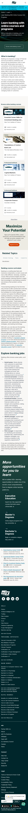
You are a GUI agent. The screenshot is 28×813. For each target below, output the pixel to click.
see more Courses (6, 633)
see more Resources (6, 717)
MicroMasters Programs (7, 642)
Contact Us (4, 758)
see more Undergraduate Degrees (10, 688)
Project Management (6, 627)
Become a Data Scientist (7, 709)
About (3, 731)
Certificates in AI (5, 649)
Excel (2, 621)
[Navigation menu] (2, 2)
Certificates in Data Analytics (9, 654)
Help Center (4, 760)
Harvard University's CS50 (8, 640)
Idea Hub (4, 755)
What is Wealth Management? (12, 570)
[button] (3, 598)
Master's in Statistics (6, 680)
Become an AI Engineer (7, 714)
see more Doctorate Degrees (9, 691)
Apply (16, 801)
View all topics (5, 261)
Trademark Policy (6, 785)
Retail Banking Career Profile (11, 550)
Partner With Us (6, 729)
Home (3, 12)
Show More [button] (14, 219)
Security (3, 763)
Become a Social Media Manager (10, 705)
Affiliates (3, 736)
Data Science (4, 623)
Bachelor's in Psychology (8, 670)
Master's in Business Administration (10, 677)
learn (8, 12)
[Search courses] (25, 2)
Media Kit (4, 765)
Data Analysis (5, 616)
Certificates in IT (5, 656)
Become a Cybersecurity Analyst (10, 707)
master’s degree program (8, 341)
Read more (4, 37)
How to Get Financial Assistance (10, 700)
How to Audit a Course (7, 703)
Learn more (14, 9)
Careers (3, 744)
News (3, 746)
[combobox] (14, 46)
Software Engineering (7, 625)
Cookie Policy (5, 780)
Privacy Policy (5, 777)
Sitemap (3, 790)
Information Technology (8, 257)
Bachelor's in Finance (7, 673)
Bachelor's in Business (7, 675)
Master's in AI (5, 682)
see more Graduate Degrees (9, 689)
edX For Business (6, 734)
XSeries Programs (6, 647)
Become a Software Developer (9, 712)
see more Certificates (7, 660)
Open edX (4, 739)
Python (3, 609)
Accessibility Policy (7, 782)
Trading (3, 614)
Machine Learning (6, 630)
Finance (17, 257)
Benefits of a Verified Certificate (9, 698)
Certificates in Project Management (10, 652)
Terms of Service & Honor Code (10, 774)
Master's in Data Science (8, 684)
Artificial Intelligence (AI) (8, 611)
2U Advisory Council (7, 741)
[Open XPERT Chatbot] (23, 803)
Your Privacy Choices (7, 792)
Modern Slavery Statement (9, 787)
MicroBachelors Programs (8, 645)
